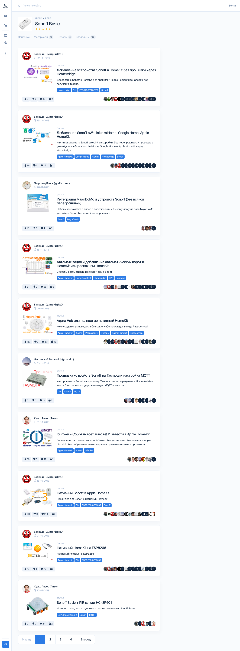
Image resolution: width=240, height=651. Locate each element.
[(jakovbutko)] (150, 569)
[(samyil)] (133, 569)
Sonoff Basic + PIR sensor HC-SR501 (84, 602)
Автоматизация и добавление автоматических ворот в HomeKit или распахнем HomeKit (100, 264)
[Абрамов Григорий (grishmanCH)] (116, 165)
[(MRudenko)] (140, 400)
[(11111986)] (147, 514)
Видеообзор (136, 333)
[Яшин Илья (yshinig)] (153, 514)
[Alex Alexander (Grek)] (133, 400)
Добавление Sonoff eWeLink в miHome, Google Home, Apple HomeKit (103, 135)
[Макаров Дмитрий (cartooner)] (129, 514)
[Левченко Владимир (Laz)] (136, 569)
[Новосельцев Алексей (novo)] (126, 341)
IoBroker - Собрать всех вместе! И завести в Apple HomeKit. (104, 434)
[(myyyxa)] (123, 165)
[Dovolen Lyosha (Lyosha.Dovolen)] (126, 514)
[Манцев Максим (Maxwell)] (136, 99)
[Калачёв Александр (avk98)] (143, 287)
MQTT (77, 391)
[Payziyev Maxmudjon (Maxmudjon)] (119, 514)
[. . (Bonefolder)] (140, 514)
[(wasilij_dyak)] (153, 459)
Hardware (120, 278)
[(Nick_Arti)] (140, 165)
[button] (5, 53)
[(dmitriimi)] (140, 99)
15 (44, 165)
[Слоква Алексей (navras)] (150, 341)
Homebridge (64, 90)
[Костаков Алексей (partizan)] (119, 287)
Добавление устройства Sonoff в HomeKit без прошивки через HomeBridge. (106, 72)
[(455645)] (153, 341)
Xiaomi (95, 156)
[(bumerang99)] (150, 165)
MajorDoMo (73, 219)
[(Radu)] (153, 569)
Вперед (85, 639)
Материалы (43, 37)
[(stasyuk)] (153, 400)
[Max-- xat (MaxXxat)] (112, 99)
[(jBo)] (136, 165)
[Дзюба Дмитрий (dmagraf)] (133, 287)
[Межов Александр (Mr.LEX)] (129, 165)
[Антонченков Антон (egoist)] (150, 228)
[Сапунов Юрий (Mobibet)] (109, 514)
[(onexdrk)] (143, 400)
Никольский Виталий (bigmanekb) (54, 359)
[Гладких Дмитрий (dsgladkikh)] (133, 165)
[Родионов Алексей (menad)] (109, 99)
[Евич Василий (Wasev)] (119, 99)
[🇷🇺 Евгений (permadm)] (136, 400)
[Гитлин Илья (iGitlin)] (143, 459)
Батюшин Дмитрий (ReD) (48, 54)
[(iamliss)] (153, 287)
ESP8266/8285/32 (88, 90)
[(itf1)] (136, 287)
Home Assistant (83, 278)
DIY (74, 90)
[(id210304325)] (123, 569)
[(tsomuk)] (147, 341)
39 (43, 99)
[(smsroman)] (143, 99)
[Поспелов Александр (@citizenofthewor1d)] (109, 341)
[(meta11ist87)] (123, 99)
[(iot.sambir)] (123, 287)
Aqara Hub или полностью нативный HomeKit (92, 320)
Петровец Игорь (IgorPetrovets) (52, 183)
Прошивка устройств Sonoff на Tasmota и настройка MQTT (103, 375)
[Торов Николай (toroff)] (129, 287)
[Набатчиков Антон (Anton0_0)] (150, 459)
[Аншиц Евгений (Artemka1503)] (126, 99)
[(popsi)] (153, 228)
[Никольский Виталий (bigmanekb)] (105, 287)
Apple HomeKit (65, 156)
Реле (48, 18)
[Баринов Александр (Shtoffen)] (112, 287)
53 (46, 341)
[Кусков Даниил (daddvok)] (147, 99)
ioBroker (89, 450)
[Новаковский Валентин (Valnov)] (123, 341)
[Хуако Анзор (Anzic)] (116, 287)
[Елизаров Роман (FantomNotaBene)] (143, 228)
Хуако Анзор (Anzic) (45, 418)
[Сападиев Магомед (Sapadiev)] (147, 228)
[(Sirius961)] (129, 341)
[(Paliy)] (150, 623)
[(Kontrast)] (153, 165)
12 (43, 400)
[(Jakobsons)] (143, 165)
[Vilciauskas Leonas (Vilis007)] (133, 514)
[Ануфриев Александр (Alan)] (150, 99)
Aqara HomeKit (119, 333)
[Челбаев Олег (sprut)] (105, 99)
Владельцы (85, 37)
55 (44, 286)
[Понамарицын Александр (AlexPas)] (129, 99)
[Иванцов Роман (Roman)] (105, 341)
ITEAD (39, 18)
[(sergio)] (126, 165)
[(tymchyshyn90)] (150, 287)
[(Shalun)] (126, 287)
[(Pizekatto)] (112, 341)
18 (54, 341)
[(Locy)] (147, 623)
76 (44, 569)
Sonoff (104, 90)
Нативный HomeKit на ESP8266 (81, 548)
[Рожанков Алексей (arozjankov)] (150, 400)
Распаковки (91, 333)
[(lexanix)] (133, 99)
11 (44, 459)
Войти (232, 5)
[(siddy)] (153, 99)
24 (43, 623)
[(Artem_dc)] (147, 287)
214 (46, 514)
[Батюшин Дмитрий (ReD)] (116, 99)
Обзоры (64, 37)
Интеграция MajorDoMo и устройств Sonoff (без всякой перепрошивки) (100, 201)
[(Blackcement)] (147, 165)
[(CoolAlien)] (140, 287)
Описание (24, 37)
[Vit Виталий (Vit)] (133, 341)
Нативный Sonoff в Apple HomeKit (83, 493)
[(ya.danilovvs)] (147, 400)
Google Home (82, 156)
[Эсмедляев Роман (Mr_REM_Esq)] (140, 341)
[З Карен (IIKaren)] (150, 514)
